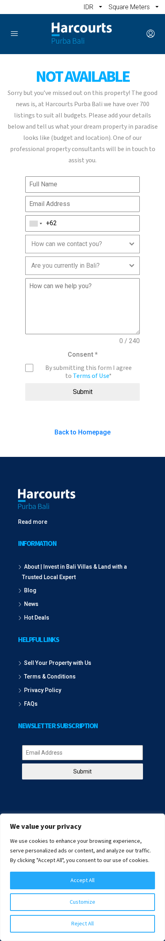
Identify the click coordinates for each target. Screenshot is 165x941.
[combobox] (36, 223)
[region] (82, 877)
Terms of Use (91, 376)
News (31, 604)
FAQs (31, 704)
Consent (83, 354)
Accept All (82, 880)
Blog (30, 590)
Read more (32, 522)
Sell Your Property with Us (57, 663)
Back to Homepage (82, 432)
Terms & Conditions (50, 676)
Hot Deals (36, 617)
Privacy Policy (42, 690)
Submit (83, 392)
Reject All (82, 924)
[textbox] (75, 244)
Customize (82, 902)
